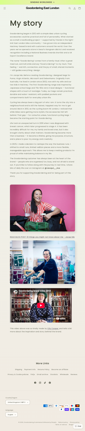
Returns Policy (43, 369)
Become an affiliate (60, 369)
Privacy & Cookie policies (18, 374)
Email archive (42, 374)
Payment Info (30, 369)
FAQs (33, 374)
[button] (4, 8)
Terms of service (61, 424)
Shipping (18, 369)
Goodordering (29, 422)
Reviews (74, 374)
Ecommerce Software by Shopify (45, 422)
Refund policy (63, 422)
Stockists (54, 374)
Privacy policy (74, 422)
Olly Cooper (53, 328)
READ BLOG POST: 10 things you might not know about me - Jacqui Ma (42, 237)
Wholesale (64, 374)
